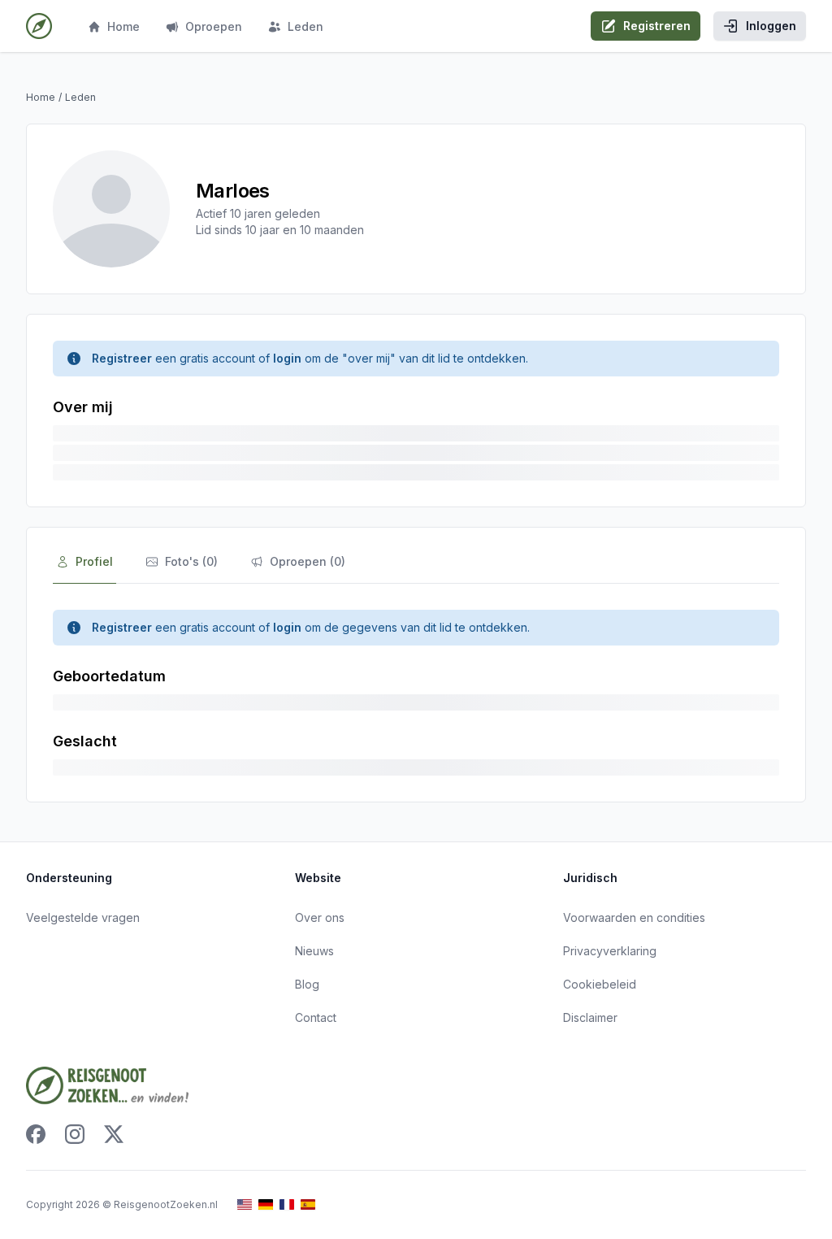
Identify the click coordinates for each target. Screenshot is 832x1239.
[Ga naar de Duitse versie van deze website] (265, 1204)
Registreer (122, 358)
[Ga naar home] (39, 26)
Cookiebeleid (599, 984)
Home (123, 26)
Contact (315, 1017)
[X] (114, 1134)
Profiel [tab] (94, 561)
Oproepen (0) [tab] (307, 561)
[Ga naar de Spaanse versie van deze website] (308, 1204)
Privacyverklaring (609, 951)
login (287, 358)
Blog (307, 984)
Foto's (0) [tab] (191, 561)
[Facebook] (36, 1134)
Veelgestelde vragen (83, 917)
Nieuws (314, 951)
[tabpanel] (416, 693)
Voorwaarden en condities (634, 917)
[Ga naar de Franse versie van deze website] (287, 1204)
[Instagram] (74, 1134)
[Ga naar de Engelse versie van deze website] (244, 1204)
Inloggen (771, 26)
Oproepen (213, 26)
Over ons (319, 917)
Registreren (657, 26)
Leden (305, 26)
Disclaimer (590, 1017)
